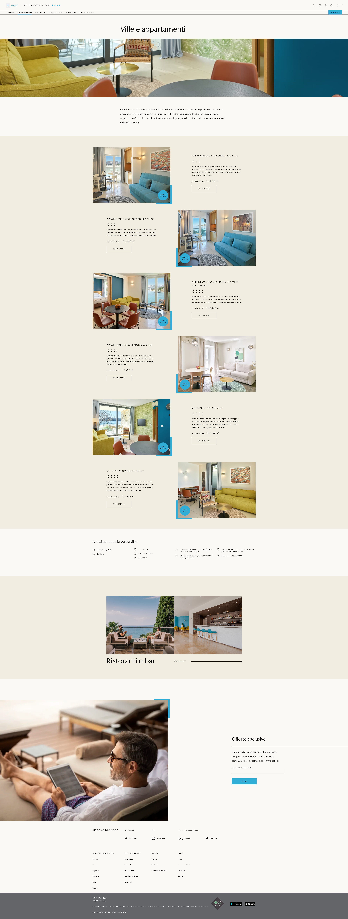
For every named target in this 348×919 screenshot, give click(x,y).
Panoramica (10, 12)
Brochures (181, 871)
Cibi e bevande (129, 871)
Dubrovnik (96, 876)
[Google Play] (236, 904)
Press (180, 859)
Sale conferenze (130, 865)
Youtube (188, 838)
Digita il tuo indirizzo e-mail (242, 767)
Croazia (95, 888)
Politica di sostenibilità (159, 871)
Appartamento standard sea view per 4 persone (215, 284)
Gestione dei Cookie (138, 906)
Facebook (133, 838)
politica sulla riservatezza (119, 906)
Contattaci (129, 830)
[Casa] (12, 5)
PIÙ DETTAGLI (204, 189)
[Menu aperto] (339, 5)
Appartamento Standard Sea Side (215, 156)
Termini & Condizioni (100, 906)
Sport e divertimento (87, 12)
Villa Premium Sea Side (207, 408)
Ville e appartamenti (25, 12)
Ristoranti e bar (40, 12)
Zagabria (96, 871)
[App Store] (250, 904)
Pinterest (213, 838)
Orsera (95, 865)
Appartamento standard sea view (130, 219)
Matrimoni (128, 882)
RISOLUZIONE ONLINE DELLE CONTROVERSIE (195, 906)
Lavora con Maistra (185, 865)
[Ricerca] (331, 5)
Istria (94, 882)
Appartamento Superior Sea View (129, 345)
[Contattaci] (314, 5)
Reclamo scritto (173, 906)
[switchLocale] (320, 5)
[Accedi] (326, 5)
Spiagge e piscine (56, 12)
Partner (180, 876)
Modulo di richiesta (131, 876)
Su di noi (155, 865)
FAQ (154, 830)
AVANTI (244, 781)
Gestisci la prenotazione (188, 830)
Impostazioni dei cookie (156, 906)
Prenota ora (335, 12)
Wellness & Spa (70, 12)
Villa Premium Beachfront (125, 471)
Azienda (154, 859)
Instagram (161, 838)
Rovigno (95, 859)
